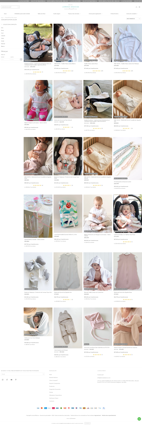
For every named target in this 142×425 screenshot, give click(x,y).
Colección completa (131, 13)
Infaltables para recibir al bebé (22, 13)
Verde (2, 41)
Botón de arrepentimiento (109, 415)
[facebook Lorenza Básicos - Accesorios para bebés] (7, 379)
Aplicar (21, 59)
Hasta (12, 57)
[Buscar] (18, 7)
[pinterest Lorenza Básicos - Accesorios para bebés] (15, 379)
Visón (2, 38)
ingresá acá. (97, 415)
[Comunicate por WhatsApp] (139, 419)
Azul (2, 33)
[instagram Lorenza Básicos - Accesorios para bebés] (2, 379)
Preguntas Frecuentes (54, 389)
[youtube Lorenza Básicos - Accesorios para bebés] (11, 379)
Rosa (2, 30)
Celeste (3, 35)
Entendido (87, 423)
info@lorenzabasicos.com (103, 377)
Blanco (3, 46)
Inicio (5, 13)
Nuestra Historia (53, 377)
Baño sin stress (41, 13)
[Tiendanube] (71, 418)
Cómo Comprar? (53, 380)
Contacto (51, 401)
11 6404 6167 (100, 375)
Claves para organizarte (95, 13)
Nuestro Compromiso (54, 383)
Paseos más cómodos (73, 13)
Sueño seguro (56, 13)
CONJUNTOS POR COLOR (11, 17)
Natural (3, 43)
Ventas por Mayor (53, 398)
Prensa (51, 392)
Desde (2, 57)
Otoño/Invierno (114, 13)
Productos (52, 386)
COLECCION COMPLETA (10, 24)
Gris (2, 27)
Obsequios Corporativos (55, 395)
